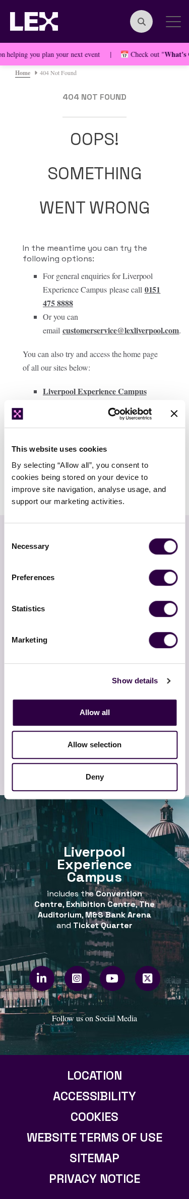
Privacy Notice (94, 1178)
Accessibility (95, 1096)
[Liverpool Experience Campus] (34, 20)
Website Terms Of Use (94, 1137)
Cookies (95, 1116)
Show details (135, 680)
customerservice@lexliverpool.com (120, 330)
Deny (95, 776)
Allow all (95, 712)
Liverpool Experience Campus (95, 391)
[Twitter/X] (147, 978)
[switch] (163, 578)
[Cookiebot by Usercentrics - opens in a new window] (113, 413)
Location (94, 1075)
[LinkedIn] (41, 978)
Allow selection (94, 744)
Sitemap (95, 1158)
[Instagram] (77, 978)
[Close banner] (173, 413)
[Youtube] (112, 978)
